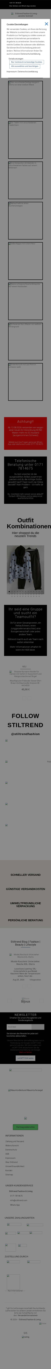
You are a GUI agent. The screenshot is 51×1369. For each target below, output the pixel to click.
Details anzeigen (16, 59)
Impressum (12, 72)
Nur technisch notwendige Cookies (26, 62)
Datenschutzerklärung (30, 54)
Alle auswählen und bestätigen (24, 66)
